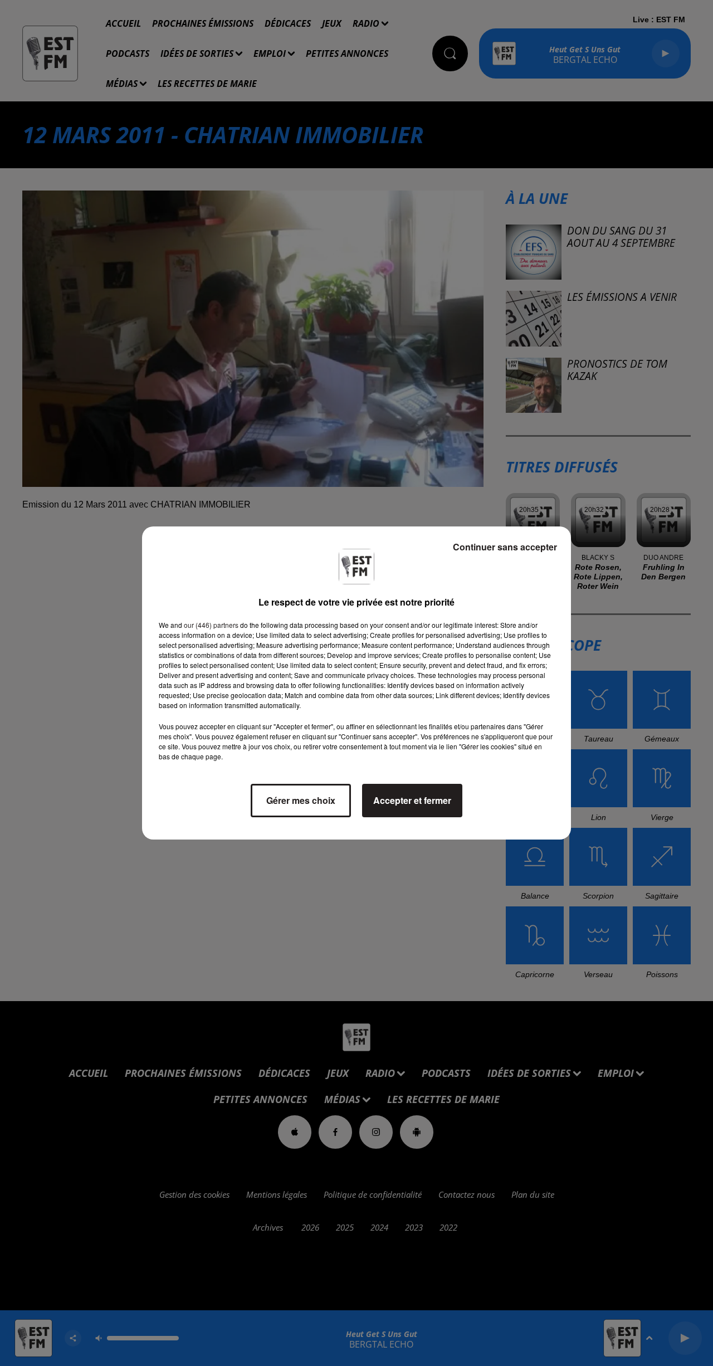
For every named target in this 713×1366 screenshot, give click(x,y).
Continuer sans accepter (505, 546)
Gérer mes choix (300, 800)
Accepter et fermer (412, 800)
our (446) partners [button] (211, 625)
